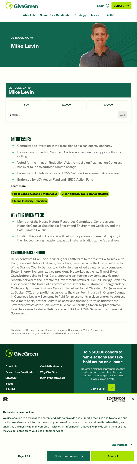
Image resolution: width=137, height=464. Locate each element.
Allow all (113, 456)
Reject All (24, 456)
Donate (119, 6)
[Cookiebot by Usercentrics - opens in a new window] (109, 399)
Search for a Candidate (55, 15)
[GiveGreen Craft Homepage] (22, 5)
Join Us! (109, 15)
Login (100, 6)
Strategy (80, 15)
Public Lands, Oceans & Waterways (34, 194)
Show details (119, 444)
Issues (95, 15)
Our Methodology (51, 366)
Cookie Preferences (66, 456)
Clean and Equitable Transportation (85, 194)
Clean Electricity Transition (29, 201)
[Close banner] (133, 399)
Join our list (98, 389)
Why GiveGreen (49, 372)
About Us (29, 15)
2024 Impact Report (52, 378)
